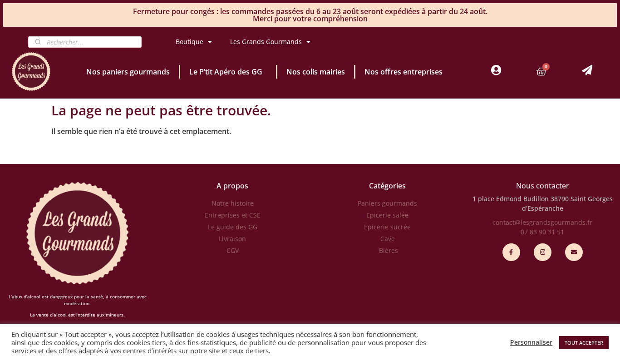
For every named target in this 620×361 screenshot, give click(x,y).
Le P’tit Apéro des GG (225, 72)
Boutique (189, 41)
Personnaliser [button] (531, 342)
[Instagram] (542, 252)
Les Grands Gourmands (266, 41)
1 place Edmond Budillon (510, 198)
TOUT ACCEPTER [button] (584, 342)
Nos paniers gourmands (128, 72)
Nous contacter (542, 186)
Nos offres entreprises (403, 72)
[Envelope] (574, 252)
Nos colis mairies (315, 72)
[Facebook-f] (511, 252)
